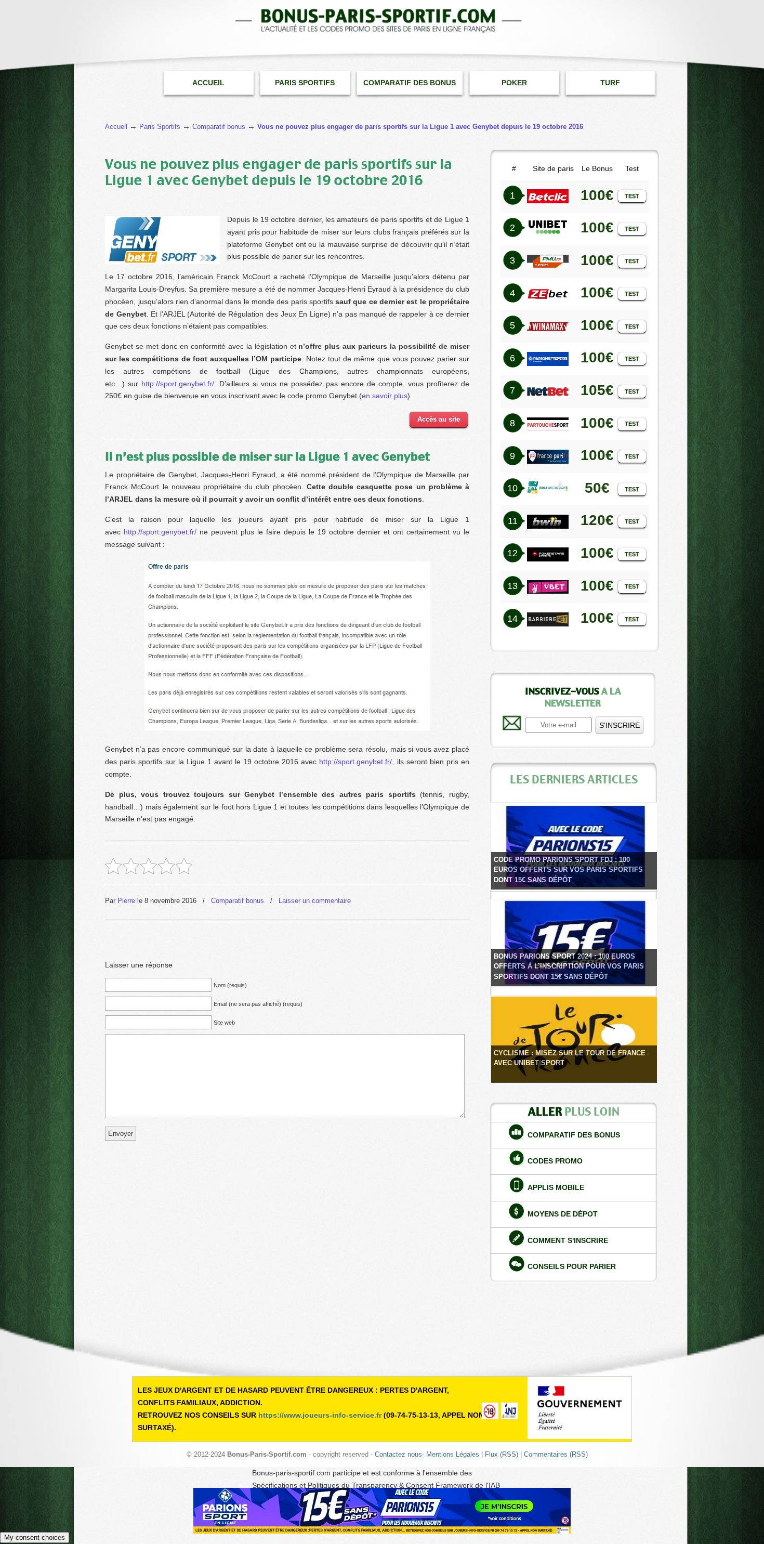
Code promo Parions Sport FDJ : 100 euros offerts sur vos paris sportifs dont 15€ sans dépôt (568, 870)
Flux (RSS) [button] (501, 1454)
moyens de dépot (563, 1214)
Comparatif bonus (237, 901)
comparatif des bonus (574, 1135)
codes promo (555, 1161)
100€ (597, 292)
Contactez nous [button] (398, 1454)
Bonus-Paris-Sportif (382, 21)
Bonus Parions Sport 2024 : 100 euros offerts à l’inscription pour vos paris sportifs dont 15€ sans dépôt (569, 966)
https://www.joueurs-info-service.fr (319, 1415)
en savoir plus (384, 395)
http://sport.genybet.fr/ (177, 384)
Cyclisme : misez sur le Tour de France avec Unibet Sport (570, 1058)
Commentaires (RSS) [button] (556, 1454)
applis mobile (556, 1187)
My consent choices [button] (34, 1537)
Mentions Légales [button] (452, 1454)
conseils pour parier (572, 1266)
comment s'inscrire (568, 1240)
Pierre (126, 901)
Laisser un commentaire (315, 901)
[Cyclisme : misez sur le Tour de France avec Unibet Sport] (574, 1039)
